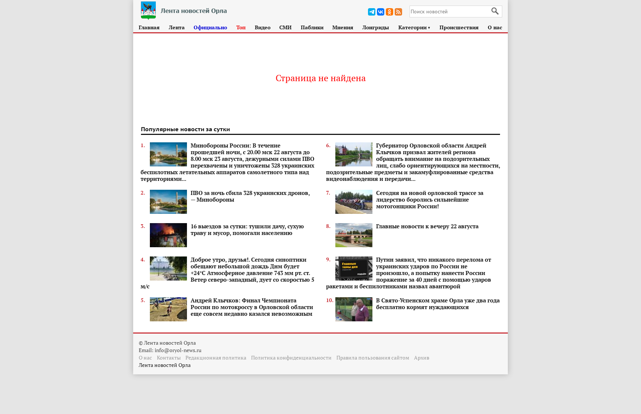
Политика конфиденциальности (291, 357)
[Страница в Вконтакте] (380, 12)
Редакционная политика (215, 357)
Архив (421, 357)
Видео (262, 27)
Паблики (312, 27)
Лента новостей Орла (165, 364)
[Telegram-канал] (371, 12)
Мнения (342, 27)
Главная (149, 27)
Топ (241, 27)
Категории (414, 27)
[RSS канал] (398, 12)
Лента (177, 27)
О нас (495, 27)
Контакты (169, 357)
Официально (210, 27)
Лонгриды (375, 27)
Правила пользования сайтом (372, 357)
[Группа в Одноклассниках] (389, 12)
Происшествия (459, 27)
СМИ (285, 27)
